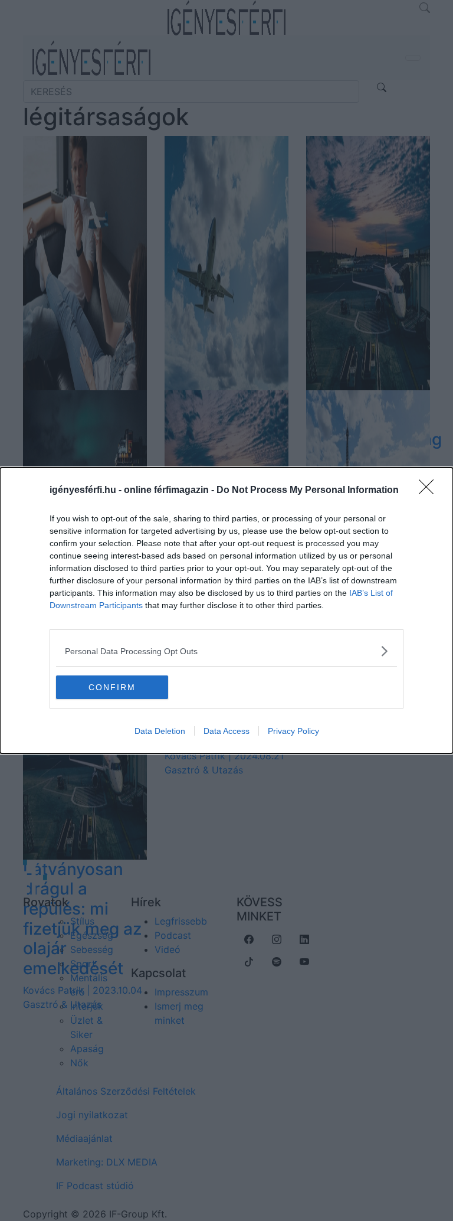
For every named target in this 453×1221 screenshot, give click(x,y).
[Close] (430, 490)
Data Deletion (159, 731)
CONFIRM (112, 687)
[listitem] (226, 651)
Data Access (226, 731)
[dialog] (226, 610)
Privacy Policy (293, 731)
